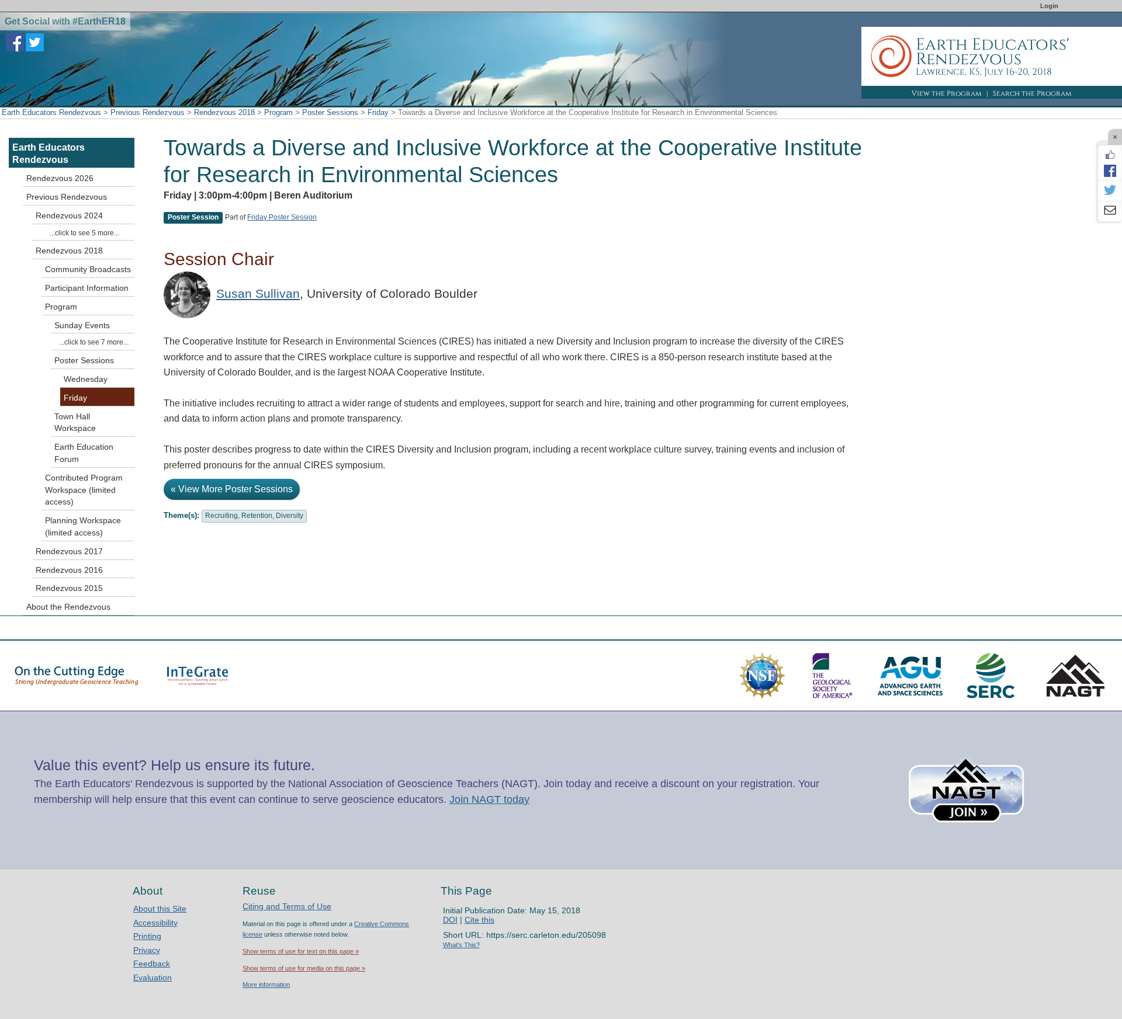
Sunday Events (82, 325)
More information (266, 984)
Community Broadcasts (88, 269)
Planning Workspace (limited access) (83, 526)
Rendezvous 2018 (224, 112)
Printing (147, 936)
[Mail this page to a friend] (1109, 211)
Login (1049, 5)
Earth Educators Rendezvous (51, 112)
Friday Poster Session (282, 217)
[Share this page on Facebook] (1109, 170)
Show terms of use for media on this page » (304, 968)
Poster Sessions (330, 112)
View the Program (947, 93)
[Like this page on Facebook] (1109, 155)
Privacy (146, 950)
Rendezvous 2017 (69, 551)
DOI (450, 919)
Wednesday (86, 379)
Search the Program (1032, 93)
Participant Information (87, 288)
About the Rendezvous (68, 606)
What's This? (461, 944)
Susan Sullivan (258, 293)
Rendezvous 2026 (60, 178)
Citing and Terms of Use (287, 906)
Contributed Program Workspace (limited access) (84, 490)
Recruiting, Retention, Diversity (254, 516)
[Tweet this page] (1109, 191)
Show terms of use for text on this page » (301, 951)
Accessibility (155, 922)
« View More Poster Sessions (232, 489)
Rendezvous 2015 (69, 588)
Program (278, 112)
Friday (378, 112)
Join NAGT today (489, 799)
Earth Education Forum (83, 453)
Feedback (151, 963)
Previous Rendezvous (147, 112)
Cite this (479, 919)
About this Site (159, 908)
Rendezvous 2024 (69, 215)
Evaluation (152, 977)
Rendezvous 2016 (69, 570)
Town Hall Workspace (75, 422)
